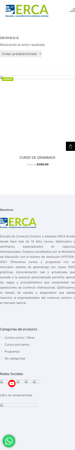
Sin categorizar (15, 358)
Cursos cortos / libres (20, 337)
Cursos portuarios (17, 344)
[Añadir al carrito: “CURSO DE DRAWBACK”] (70, 146)
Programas (12, 351)
